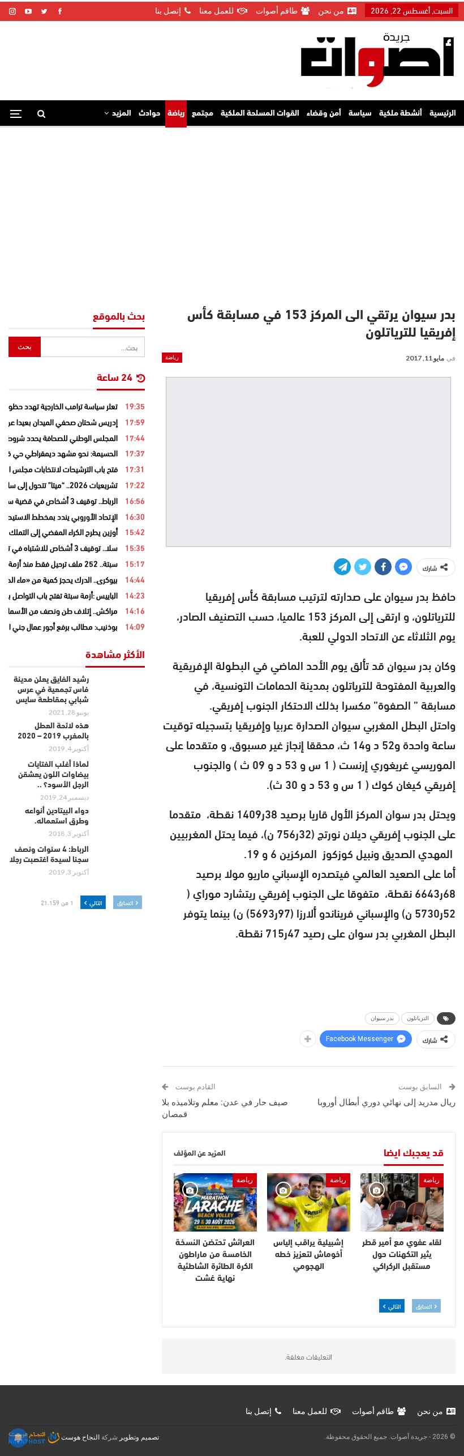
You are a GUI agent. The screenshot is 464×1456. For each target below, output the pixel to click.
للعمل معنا (216, 10)
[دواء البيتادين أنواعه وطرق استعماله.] (120, 824)
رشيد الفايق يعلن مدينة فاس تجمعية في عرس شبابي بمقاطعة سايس (51, 690)
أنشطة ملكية (400, 113)
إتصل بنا (168, 10)
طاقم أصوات (277, 10)
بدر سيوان (382, 1018)
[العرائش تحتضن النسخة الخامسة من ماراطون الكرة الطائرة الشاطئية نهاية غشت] (215, 1202)
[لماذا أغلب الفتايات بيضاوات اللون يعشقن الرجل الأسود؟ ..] (120, 778)
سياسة (360, 113)
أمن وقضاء (324, 113)
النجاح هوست (79, 1437)
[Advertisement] (232, 212)
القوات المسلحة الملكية (260, 113)
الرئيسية (442, 113)
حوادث (149, 113)
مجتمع (202, 113)
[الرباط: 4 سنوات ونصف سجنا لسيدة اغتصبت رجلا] (120, 863)
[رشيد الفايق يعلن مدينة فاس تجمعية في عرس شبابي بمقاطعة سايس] (120, 693)
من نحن (331, 10)
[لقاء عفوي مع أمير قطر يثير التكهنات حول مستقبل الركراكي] (402, 1202)
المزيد (121, 113)
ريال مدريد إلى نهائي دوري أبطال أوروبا (386, 1102)
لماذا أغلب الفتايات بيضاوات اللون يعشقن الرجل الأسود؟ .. (53, 775)
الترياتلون (418, 1018)
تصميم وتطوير (139, 1437)
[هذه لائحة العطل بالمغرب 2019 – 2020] (120, 739)
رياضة (175, 113)
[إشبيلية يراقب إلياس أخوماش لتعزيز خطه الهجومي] (308, 1202)
